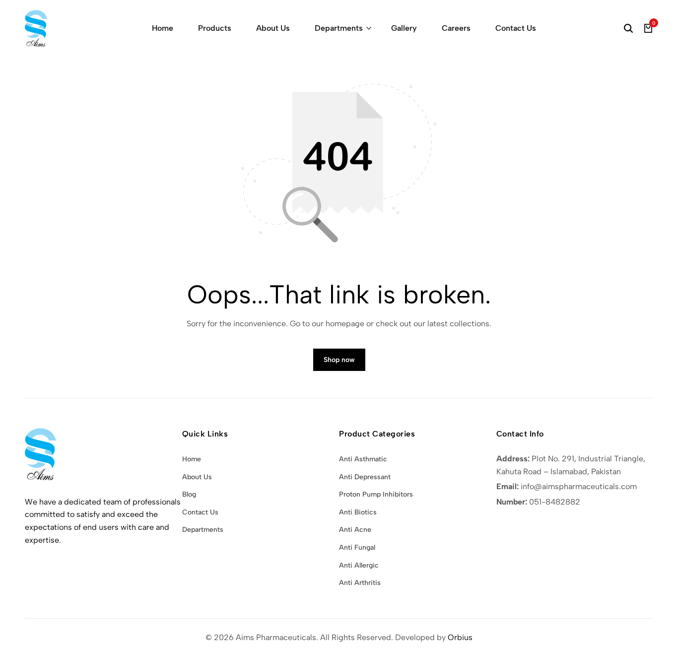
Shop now (339, 360)
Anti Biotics (358, 512)
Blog (189, 494)
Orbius (460, 637)
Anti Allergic (359, 565)
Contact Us (515, 28)
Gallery (404, 28)
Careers (456, 28)
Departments (339, 28)
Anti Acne (355, 529)
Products (214, 28)
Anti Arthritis (360, 583)
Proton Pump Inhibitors (376, 494)
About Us (273, 28)
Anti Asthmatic (363, 459)
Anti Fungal (357, 547)
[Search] (628, 28)
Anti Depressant (365, 477)
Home (162, 28)
